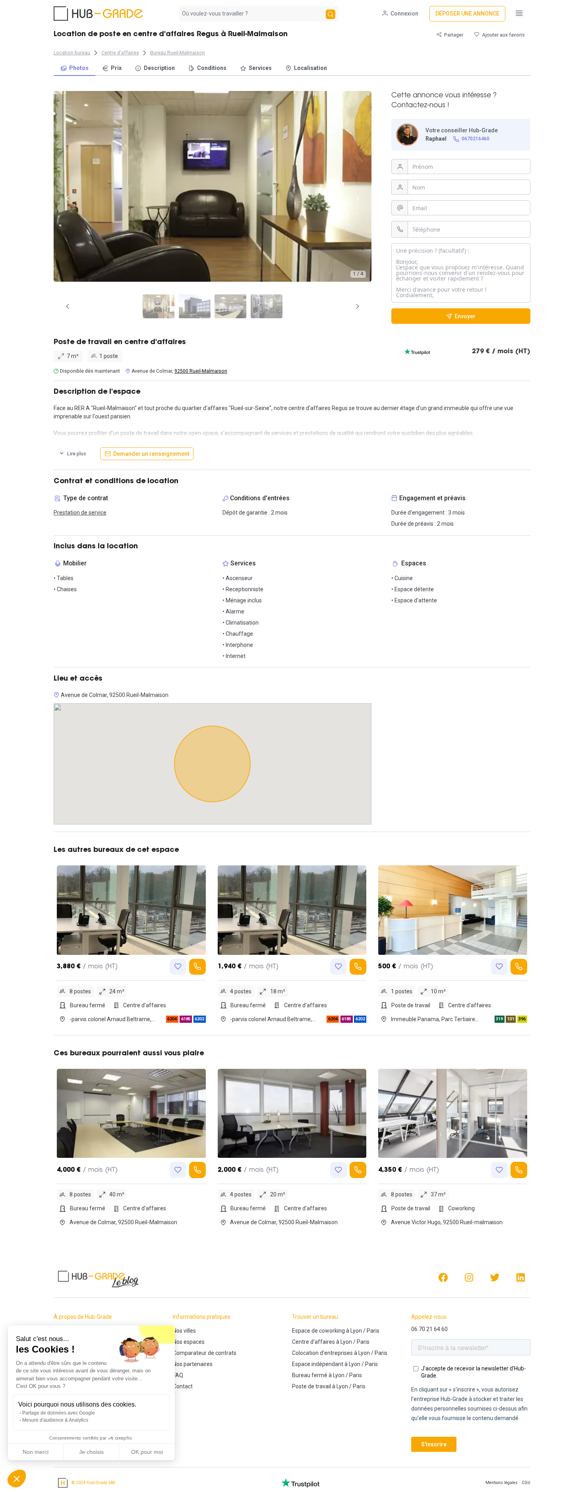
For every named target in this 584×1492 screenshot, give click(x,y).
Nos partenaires (193, 1364)
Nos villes (184, 1331)
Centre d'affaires (313, 1342)
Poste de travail (311, 1386)
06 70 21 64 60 (429, 1329)
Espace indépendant (317, 1364)
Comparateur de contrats (204, 1353)
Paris (373, 1331)
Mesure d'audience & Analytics (55, 1420)
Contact (183, 1386)
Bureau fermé (309, 1375)
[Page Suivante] (357, 306)
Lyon (356, 1331)
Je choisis (91, 1452)
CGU (526, 1482)
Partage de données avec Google (58, 1413)
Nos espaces (189, 1342)
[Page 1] (158, 306)
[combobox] (251, 13)
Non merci (35, 1452)
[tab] (158, 306)
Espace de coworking (318, 1331)
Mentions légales (501, 1482)
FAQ (178, 1375)
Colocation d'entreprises (322, 1353)
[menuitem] (74, 68)
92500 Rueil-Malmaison (200, 371)
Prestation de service (80, 512)
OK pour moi (147, 1452)
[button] (16, 1478)
